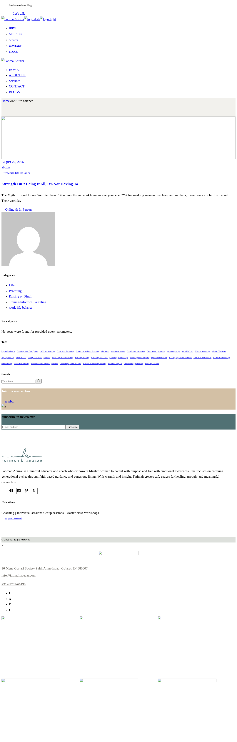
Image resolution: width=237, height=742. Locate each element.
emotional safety (118, 351)
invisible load (187, 351)
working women (152, 364)
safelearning (6, 364)
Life (4, 173)
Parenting (15, 291)
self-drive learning (21, 364)
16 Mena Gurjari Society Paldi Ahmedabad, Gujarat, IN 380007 (44, 568)
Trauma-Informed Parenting (27, 302)
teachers (54, 364)
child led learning (47, 351)
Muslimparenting (82, 357)
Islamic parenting (202, 351)
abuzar (5, 167)
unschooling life (115, 364)
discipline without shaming (87, 351)
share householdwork (40, 364)
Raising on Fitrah (20, 296)
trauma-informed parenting (94, 364)
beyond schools (8, 351)
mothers (47, 357)
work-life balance (19, 173)
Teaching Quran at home (70, 364)
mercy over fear (35, 357)
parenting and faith (99, 357)
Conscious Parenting (65, 351)
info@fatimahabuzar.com (18, 575)
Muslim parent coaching (62, 357)
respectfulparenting (221, 357)
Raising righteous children (180, 357)
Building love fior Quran (27, 351)
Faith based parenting (156, 351)
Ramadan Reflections (202, 357)
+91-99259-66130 (13, 584)
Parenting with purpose (139, 357)
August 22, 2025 (12, 162)
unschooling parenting (133, 364)
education (105, 351)
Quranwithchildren (159, 357)
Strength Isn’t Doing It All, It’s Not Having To (39, 184)
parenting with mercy (118, 357)
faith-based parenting (136, 351)
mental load (21, 357)
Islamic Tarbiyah (219, 351)
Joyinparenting (7, 357)
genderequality (173, 351)
